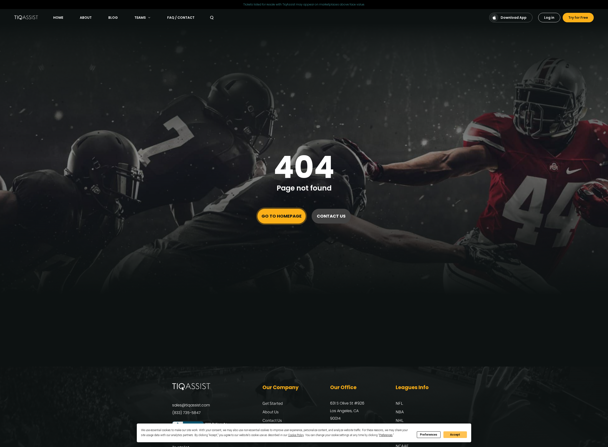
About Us (270, 412)
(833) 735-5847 (186, 412)
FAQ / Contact (181, 17)
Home (58, 17)
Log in (549, 17)
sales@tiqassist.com (191, 405)
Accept (455, 434)
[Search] (211, 17)
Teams (140, 17)
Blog (113, 17)
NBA (400, 412)
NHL (400, 420)
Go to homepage (281, 216)
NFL (399, 403)
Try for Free (578, 17)
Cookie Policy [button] (296, 435)
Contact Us (331, 216)
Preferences (428, 434)
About (86, 17)
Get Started (272, 403)
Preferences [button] (386, 435)
